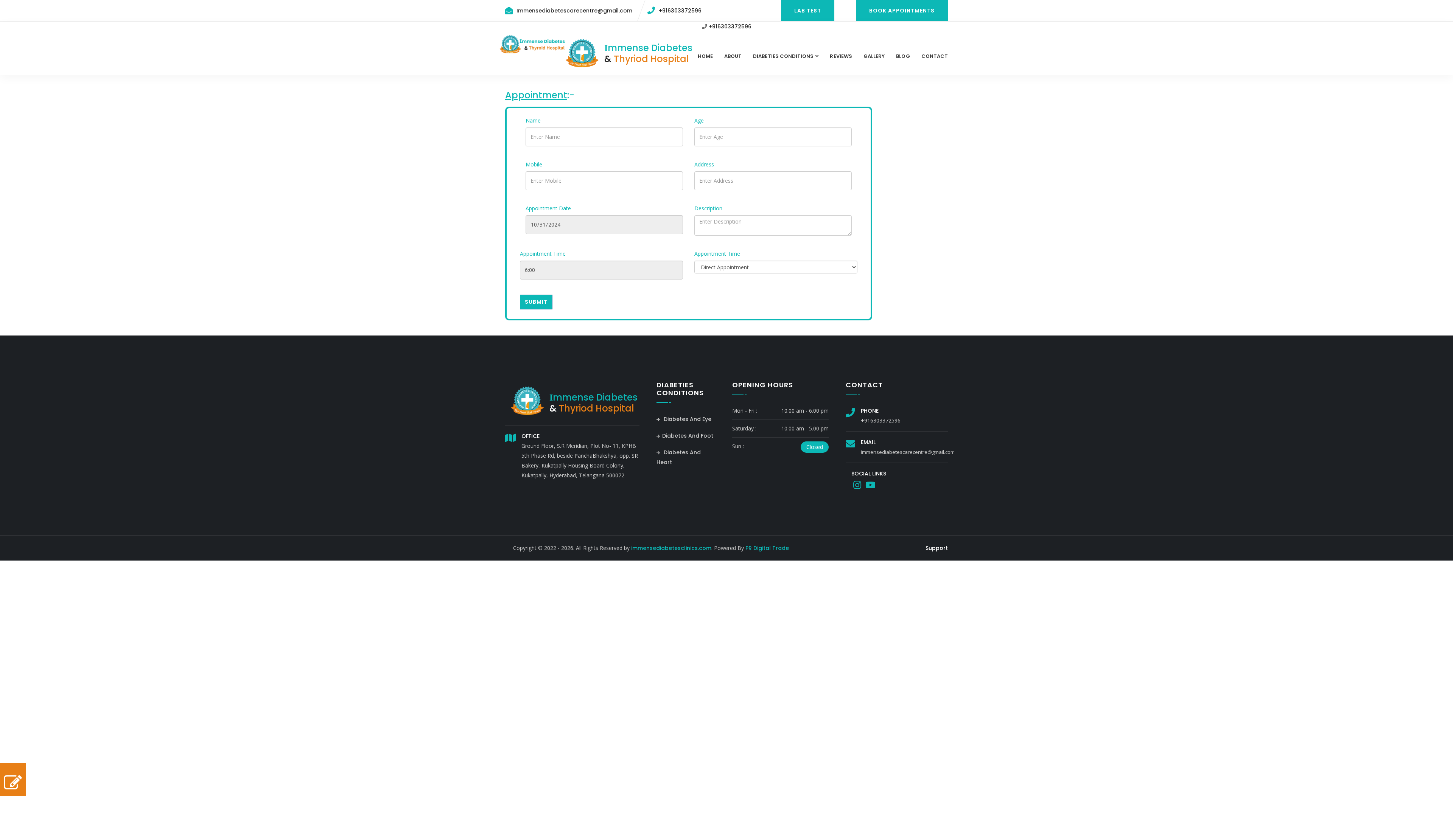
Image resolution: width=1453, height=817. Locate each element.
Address (704, 164)
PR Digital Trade (767, 548)
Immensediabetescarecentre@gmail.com (574, 10)
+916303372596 (680, 10)
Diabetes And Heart (678, 457)
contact (934, 56)
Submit (536, 302)
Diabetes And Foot (687, 436)
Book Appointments (902, 10)
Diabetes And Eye (686, 419)
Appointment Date (548, 208)
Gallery (874, 56)
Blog (903, 56)
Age (699, 120)
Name (533, 120)
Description (708, 208)
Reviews (841, 56)
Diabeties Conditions (783, 56)
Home (705, 56)
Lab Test (807, 10)
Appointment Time (543, 253)
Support (937, 548)
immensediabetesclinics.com (671, 548)
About (733, 56)
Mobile (534, 164)
